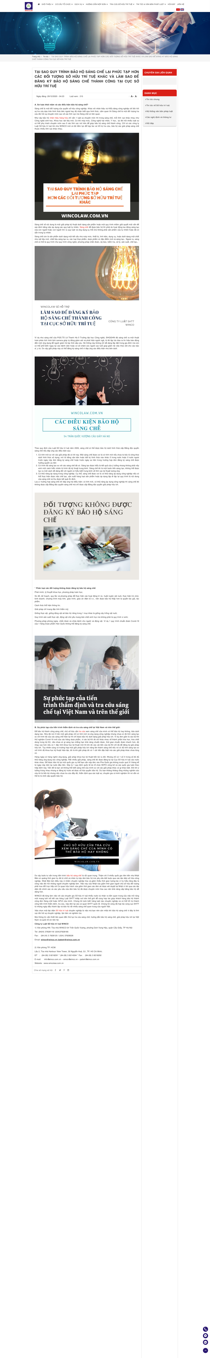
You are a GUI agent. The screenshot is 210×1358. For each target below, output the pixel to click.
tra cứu (82, 731)
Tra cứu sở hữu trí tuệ (121, 4)
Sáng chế (84, 227)
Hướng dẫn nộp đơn (96, 4)
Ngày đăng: (41, 96)
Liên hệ (180, 4)
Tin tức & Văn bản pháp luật (150, 4)
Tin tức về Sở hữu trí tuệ (158, 105)
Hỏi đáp (171, 4)
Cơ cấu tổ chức (63, 4)
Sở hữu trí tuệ (62, 910)
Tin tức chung (152, 99)
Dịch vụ (78, 4)
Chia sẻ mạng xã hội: (43, 970)
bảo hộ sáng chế (74, 875)
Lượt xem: (74, 96)
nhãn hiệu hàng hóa (59, 117)
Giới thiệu (46, 4)
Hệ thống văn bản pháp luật (159, 111)
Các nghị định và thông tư (158, 117)
